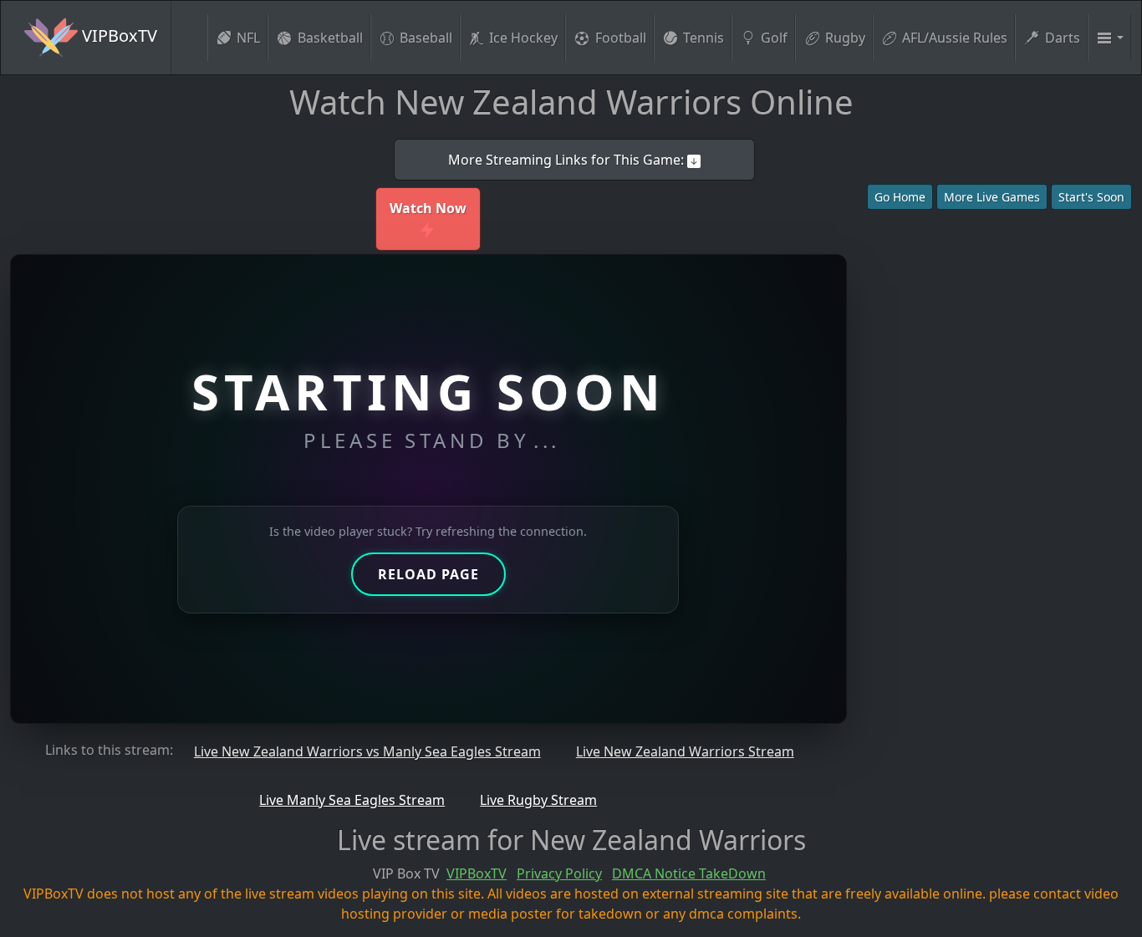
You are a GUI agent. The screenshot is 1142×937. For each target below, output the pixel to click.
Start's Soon (1091, 197)
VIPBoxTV (117, 35)
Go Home (899, 197)
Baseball (426, 37)
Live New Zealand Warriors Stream (685, 751)
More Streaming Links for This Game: (567, 159)
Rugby (845, 37)
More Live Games (992, 197)
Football (620, 37)
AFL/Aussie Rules (954, 37)
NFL (248, 37)
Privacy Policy (559, 873)
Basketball (330, 37)
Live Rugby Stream (538, 800)
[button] (1109, 37)
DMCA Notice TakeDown (689, 873)
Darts (1062, 37)
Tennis (703, 37)
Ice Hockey (523, 37)
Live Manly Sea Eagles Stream (352, 800)
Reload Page (428, 574)
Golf (774, 37)
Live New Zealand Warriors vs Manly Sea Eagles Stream (367, 751)
